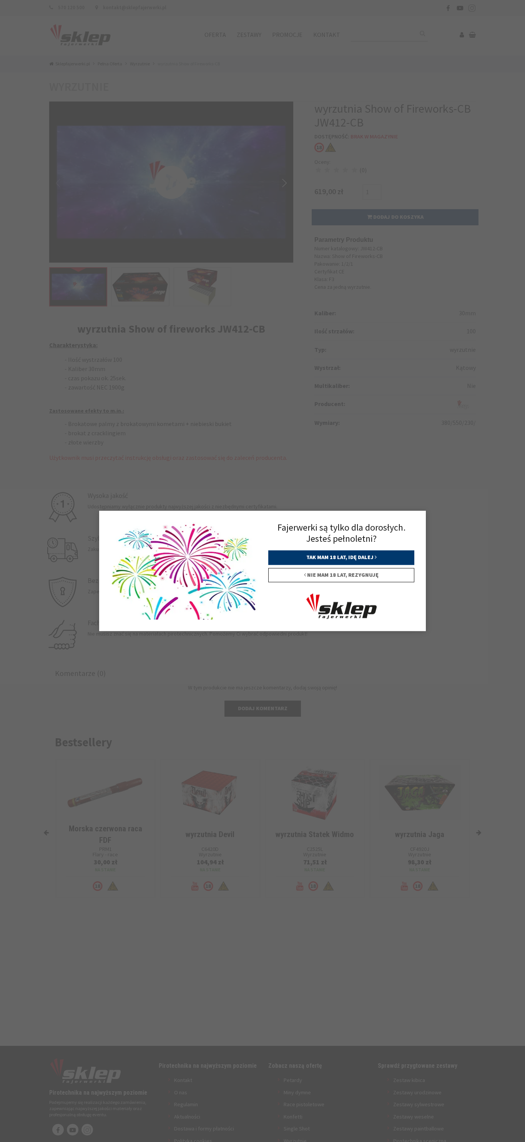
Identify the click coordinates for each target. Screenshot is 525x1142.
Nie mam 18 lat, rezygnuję (342, 574)
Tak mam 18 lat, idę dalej (340, 557)
